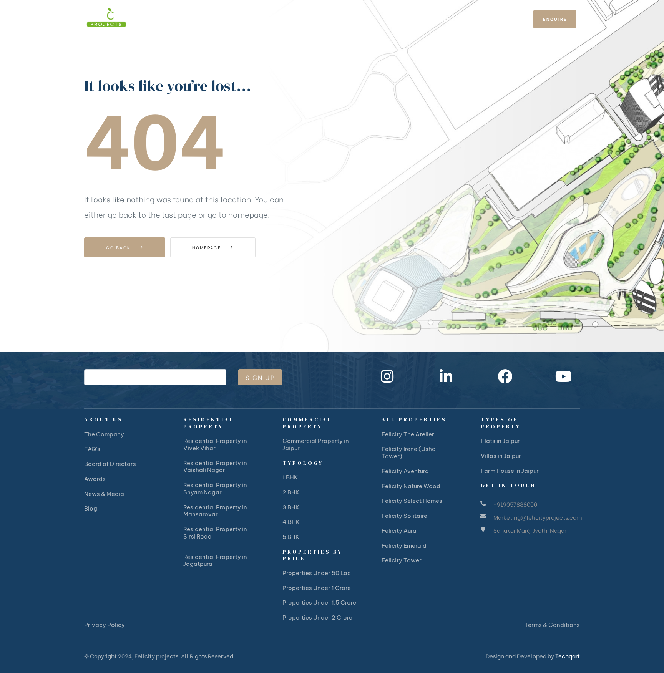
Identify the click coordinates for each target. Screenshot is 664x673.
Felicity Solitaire (404, 515)
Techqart (567, 655)
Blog (90, 508)
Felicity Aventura (405, 471)
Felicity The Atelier (408, 434)
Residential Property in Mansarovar (215, 511)
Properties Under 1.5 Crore (319, 602)
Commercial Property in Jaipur (315, 444)
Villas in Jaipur (501, 455)
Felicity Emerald (404, 545)
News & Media (104, 493)
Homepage (207, 247)
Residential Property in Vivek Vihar (215, 444)
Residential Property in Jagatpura (215, 560)
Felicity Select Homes (412, 500)
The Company (104, 434)
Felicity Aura (399, 530)
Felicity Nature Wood (411, 486)
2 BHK (290, 492)
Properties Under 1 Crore (316, 588)
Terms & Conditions (552, 624)
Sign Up (260, 377)
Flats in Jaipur (500, 440)
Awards (95, 478)
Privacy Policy (104, 624)
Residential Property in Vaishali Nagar (215, 466)
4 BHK (291, 521)
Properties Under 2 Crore (317, 617)
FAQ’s (92, 449)
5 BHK (290, 536)
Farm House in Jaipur (510, 470)
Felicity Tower (402, 560)
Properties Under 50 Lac (316, 573)
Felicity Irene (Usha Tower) (409, 452)
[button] (554, 19)
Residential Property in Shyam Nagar (215, 488)
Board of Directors (110, 463)
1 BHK (290, 477)
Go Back (119, 247)
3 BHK (290, 507)
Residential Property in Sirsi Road (215, 532)
